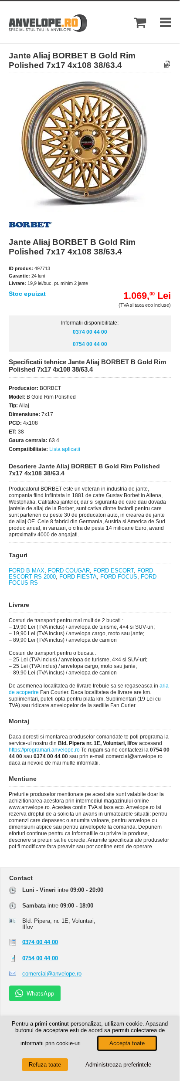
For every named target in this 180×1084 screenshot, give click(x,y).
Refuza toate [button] (45, 1064)
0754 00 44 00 (90, 344)
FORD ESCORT (113, 570)
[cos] (140, 22)
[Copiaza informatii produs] (167, 65)
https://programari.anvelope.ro (44, 750)
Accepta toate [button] (127, 1043)
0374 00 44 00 (90, 332)
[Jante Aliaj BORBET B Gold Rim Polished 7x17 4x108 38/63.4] (97, 210)
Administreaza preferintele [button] (118, 1064)
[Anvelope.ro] (48, 30)
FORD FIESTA (78, 576)
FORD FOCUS (118, 576)
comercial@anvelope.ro (52, 973)
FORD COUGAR (69, 570)
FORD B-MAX (26, 570)
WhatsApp (40, 993)
